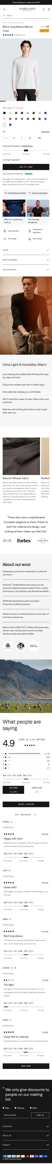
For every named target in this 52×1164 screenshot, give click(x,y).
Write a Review (29, 805)
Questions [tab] (39, 790)
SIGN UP (40, 1115)
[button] (49, 9)
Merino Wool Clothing (16, 23)
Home (5, 23)
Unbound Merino (15, 1159)
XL (30, 138)
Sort (17, 814)
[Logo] (27, 9)
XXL (39, 138)
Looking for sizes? (11, 160)
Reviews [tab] (16, 790)
